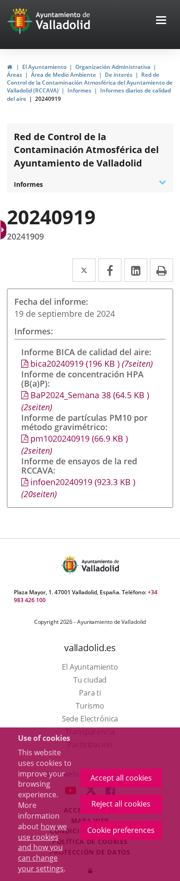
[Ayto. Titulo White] (63, 21)
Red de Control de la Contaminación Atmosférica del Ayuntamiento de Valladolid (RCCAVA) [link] (90, 82)
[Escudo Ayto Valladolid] (70, 564)
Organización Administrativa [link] (112, 67)
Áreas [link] (14, 75)
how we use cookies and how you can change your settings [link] (42, 847)
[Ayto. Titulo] (99, 564)
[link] (4, 230)
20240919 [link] (48, 99)
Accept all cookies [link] (121, 778)
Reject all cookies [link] (120, 804)
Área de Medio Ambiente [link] (63, 75)
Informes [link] (79, 90)
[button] (161, 21)
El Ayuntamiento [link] (44, 67)
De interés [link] (118, 75)
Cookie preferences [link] (121, 830)
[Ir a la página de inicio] (21, 21)
